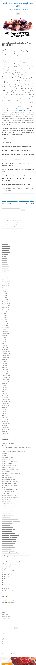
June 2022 (4, 258)
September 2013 (6, 429)
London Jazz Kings (6, 525)
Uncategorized (5, 587)
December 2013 (6, 423)
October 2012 (5, 433)
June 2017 (4, 339)
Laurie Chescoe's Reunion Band (22, 188)
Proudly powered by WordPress (9, 654)
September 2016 (6, 357)
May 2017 (4, 341)
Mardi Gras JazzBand (7, 531)
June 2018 (4, 315)
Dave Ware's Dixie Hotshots (9, 483)
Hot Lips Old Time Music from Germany (12, 507)
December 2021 (6, 270)
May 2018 (4, 317)
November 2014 (6, 401)
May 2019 (4, 296)
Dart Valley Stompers (7, 477)
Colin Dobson (5, 475)
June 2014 (4, 411)
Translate (12, 602)
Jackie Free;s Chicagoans (8, 511)
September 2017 (6, 333)
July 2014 (4, 409)
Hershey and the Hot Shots (9, 505)
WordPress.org (5, 618)
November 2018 (6, 306)
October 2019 (5, 286)
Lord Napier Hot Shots (7, 527)
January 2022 (5, 268)
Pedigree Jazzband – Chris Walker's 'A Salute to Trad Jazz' (16, 555)
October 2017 (5, 331)
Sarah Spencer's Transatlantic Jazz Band (12, 565)
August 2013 (5, 431)
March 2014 (5, 417)
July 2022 (4, 256)
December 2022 (6, 246)
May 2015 (4, 389)
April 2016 (4, 367)
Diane (9, 190)
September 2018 (6, 309)
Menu (18, 13)
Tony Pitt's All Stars (6, 585)
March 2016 (5, 369)
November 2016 (6, 353)
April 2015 (4, 391)
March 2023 (5, 244)
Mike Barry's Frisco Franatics (9, 539)
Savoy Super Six (6, 569)
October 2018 (5, 308)
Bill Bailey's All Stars (7, 463)
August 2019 (5, 290)
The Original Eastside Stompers (9, 575)
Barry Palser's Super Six (8, 459)
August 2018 (5, 311)
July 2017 (4, 337)
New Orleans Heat (6, 549)
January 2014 (5, 421)
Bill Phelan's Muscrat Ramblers (9, 465)
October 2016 (5, 355)
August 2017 (5, 335)
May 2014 (4, 413)
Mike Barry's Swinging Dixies (9, 541)
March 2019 (5, 300)
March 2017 (5, 345)
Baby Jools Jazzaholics (7, 457)
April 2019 (4, 298)
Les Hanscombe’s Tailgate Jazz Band (11, 521)
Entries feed (5, 614)
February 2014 (5, 419)
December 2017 (6, 327)
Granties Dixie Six (6, 501)
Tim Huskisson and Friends (8, 583)
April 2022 (4, 262)
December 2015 (6, 375)
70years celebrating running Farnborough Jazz (13, 451)
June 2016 (4, 363)
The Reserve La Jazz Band (8, 577)
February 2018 (5, 323)
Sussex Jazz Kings (6, 573)
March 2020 (5, 278)
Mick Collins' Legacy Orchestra (9, 537)
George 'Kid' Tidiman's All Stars (9, 495)
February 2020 (5, 280)
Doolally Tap (5, 487)
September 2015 (6, 381)
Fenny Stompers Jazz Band (8, 491)
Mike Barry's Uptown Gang (8, 543)
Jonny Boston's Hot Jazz (8, 515)
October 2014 (5, 403)
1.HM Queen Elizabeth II (8, 443)
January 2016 (5, 373)
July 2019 (4, 292)
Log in (3, 612)
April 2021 (4, 276)
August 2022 (5, 254)
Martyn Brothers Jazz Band (8, 533)
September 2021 (6, 274)
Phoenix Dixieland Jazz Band (9, 559)
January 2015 (5, 397)
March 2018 (5, 321)
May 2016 (4, 365)
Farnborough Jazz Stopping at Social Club (12, 220)
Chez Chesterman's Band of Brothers (11, 473)
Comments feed (6, 616)
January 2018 (5, 325)
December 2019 (6, 282)
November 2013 (6, 425)
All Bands (4, 453)
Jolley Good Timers (6, 513)
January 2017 (5, 349)
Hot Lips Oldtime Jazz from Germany (11, 509)
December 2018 (6, 304)
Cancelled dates (6, 471)
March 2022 (5, 264)
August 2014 (5, 407)
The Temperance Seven (8, 579)
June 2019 (4, 294)
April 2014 (4, 415)
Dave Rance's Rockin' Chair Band (10, 481)
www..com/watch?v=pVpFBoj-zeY (13, 111)
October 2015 (5, 379)
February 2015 (5, 395)
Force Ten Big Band (6, 493)
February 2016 (5, 371)
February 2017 (5, 347)
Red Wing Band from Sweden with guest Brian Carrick (15, 561)
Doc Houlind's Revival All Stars (9, 485)
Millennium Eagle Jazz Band (8, 547)
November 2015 (6, 377)
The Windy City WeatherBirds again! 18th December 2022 (16, 222)
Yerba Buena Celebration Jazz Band (10, 591)
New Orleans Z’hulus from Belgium (10, 553)
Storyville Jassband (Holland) (9, 571)
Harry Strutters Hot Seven (8, 503)
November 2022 (6, 248)
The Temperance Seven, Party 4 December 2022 (14, 224)
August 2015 (5, 383)
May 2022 (4, 260)
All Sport (4, 455)
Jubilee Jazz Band (6, 517)
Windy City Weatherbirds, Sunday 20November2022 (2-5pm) (17, 226)
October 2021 (5, 272)
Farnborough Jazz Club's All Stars (10, 489)
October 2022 (5, 250)
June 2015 (4, 387)
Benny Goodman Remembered (9, 461)
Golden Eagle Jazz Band (7, 499)
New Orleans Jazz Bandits (8, 551)
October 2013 (5, 427)
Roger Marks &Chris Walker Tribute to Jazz (12, 563)
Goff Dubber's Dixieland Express (10, 497)
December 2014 (6, 399)
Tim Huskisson (5, 581)
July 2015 (4, 385)
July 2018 (4, 313)
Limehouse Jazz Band (7, 523)
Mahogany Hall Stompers (8, 529)
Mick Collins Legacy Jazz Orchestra (10, 535)
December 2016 (6, 351)
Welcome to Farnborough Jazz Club (18, 4)
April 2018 (4, 319)
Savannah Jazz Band (7, 567)
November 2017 (6, 329)
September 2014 (6, 405)
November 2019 (6, 284)
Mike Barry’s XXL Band (7, 545)
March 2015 (5, 393)
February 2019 (5, 302)
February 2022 (5, 266)
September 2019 (6, 288)
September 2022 (6, 252)
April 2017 (4, 343)
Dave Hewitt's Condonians (8, 479)
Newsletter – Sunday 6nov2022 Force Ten (12, 228)
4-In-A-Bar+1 (5, 445)
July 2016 (4, 361)
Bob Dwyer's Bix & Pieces (8, 467)
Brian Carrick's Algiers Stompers (10, 469)
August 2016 (5, 359)
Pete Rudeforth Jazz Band (8, 557)
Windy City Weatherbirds (8, 589)
